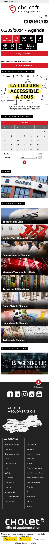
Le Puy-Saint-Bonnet (12, 497)
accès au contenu (10, 1)
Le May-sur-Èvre (10, 492)
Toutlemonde (31, 492)
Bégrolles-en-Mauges (12, 444)
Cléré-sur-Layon (10, 463)
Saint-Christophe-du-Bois (35, 473)
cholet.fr (28, 7)
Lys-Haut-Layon (32, 444)
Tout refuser (25, 539)
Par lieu (8, 157)
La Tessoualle (9, 487)
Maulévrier (30, 449)
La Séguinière (9, 482)
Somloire (30, 487)
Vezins (29, 501)
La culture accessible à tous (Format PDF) (25, 106)
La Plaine (8, 473)
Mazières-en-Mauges (34, 454)
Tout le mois (30, 46)
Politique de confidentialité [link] (25, 542)
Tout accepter (10, 539)
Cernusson (8, 449)
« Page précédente (24, 53)
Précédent (7, 39)
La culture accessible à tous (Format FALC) (25, 110)
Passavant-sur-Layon (34, 468)
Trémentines (31, 497)
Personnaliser (39, 539)
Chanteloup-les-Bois (12, 454)
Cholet (7, 459)
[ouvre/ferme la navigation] (46, 16)
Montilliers (30, 459)
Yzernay (30, 506)
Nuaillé (29, 463)
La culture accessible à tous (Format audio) (25, 108)
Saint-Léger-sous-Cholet (35, 478)
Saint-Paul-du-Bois (33, 482)
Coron (7, 468)
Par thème (8, 154)
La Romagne (9, 478)
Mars (16, 39)
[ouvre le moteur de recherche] (40, 16)
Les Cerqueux (9, 501)
